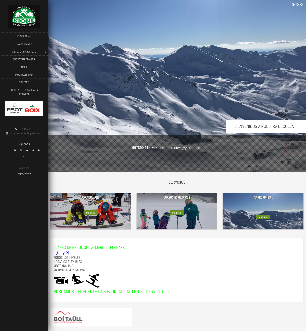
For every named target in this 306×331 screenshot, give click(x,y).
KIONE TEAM (24, 36)
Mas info (90, 212)
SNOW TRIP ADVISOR (24, 59)
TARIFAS (24, 67)
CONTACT (24, 82)
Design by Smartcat (24, 173)
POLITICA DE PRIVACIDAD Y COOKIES (24, 92)
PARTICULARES (24, 44)
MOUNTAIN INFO (24, 74)
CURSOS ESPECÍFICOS (24, 51)
